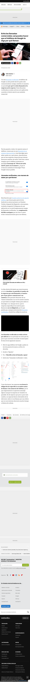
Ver (16, 482)
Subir (24, 618)
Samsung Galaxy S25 (16, 553)
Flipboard (17, 63)
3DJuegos (17, 625)
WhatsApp (5, 26)
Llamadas (16, 415)
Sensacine (17, 635)
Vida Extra (17, 627)
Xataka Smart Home (6, 632)
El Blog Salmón (18, 654)
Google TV (12, 26)
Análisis (17, 587)
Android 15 (17, 601)
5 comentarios (6, 63)
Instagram (16, 575)
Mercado (17, 593)
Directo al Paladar (6, 644)
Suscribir (25, 565)
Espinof (17, 637)
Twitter (15, 63)
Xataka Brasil (5, 667)
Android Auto (5, 601)
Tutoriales (9, 415)
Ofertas (22, 26)
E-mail (20, 63)
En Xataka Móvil (7, 280)
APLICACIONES (17, 4)
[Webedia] (26, 1)
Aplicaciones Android (7, 590)
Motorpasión (18, 644)
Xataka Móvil (4, 627)
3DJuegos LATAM (19, 665)
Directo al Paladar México (7, 672)
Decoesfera (4, 656)
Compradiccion (5, 658)
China (17, 26)
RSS (19, 575)
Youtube (13, 575)
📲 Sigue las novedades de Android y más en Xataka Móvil (14, 23)
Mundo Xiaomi (5, 634)
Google (17, 596)
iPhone (28, 26)
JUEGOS (25, 4)
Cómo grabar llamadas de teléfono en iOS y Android (14, 283)
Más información (23, 680)
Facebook (12, 63)
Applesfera (4, 630)
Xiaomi (3, 598)
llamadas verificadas (12, 79)
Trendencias (4, 654)
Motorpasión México (20, 672)
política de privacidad (21, 568)
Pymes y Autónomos (20, 656)
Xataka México (5, 665)
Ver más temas (6, 606)
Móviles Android (5, 587)
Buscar (28, 612)
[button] (10, 74)
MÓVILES (10, 4)
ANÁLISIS (3, 4)
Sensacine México (19, 667)
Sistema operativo (6, 593)
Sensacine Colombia (20, 669)
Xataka (3, 625)
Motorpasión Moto (19, 646)
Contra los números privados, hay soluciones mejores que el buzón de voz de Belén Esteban (16, 549)
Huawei (3, 596)
